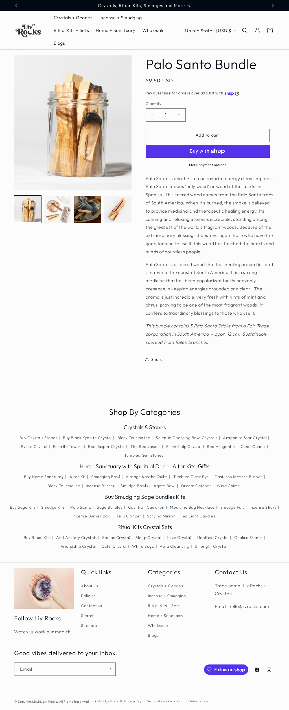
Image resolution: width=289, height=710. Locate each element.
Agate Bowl (165, 485)
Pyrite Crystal (34, 446)
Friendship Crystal (184, 446)
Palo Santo (80, 507)
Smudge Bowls (134, 485)
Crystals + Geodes (165, 585)
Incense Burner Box (91, 516)
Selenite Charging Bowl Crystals (187, 437)
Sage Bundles (109, 507)
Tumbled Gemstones (143, 455)
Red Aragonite (221, 446)
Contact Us (91, 605)
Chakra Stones (248, 537)
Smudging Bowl (105, 476)
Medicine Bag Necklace (192, 507)
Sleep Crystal (148, 537)
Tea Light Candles (198, 516)
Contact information (192, 701)
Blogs (153, 635)
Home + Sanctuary (165, 615)
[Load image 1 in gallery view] (27, 209)
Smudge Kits (53, 507)
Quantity (153, 103)
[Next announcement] (273, 5)
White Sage (143, 546)
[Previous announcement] (16, 5)
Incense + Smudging (167, 595)
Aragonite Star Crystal (245, 437)
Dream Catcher (196, 485)
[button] (245, 30)
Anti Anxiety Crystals (76, 537)
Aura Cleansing (174, 546)
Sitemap (89, 625)
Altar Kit (77, 476)
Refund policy (105, 701)
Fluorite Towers (68, 446)
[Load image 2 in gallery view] (57, 209)
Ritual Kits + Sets (164, 605)
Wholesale (158, 625)
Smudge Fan (232, 507)
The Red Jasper (145, 446)
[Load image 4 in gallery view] (117, 209)
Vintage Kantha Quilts (147, 476)
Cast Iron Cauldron (146, 507)
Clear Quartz (253, 446)
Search (88, 615)
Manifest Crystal (213, 537)
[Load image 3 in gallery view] (87, 209)
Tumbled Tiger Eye (191, 476)
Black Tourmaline (133, 437)
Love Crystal (179, 537)
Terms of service (159, 701)
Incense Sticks (262, 507)
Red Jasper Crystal (106, 446)
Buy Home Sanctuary (44, 476)
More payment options (207, 165)
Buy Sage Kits (23, 507)
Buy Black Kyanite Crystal (87, 437)
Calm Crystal (114, 546)
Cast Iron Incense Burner (238, 476)
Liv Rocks (50, 701)
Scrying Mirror (161, 516)
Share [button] (157, 359)
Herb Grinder (128, 516)
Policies (88, 595)
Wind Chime (228, 485)
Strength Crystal (211, 546)
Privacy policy (131, 701)
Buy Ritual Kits (37, 537)
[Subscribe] (109, 669)
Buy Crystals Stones (38, 437)
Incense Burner (100, 485)
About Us (89, 585)
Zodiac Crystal (116, 537)
